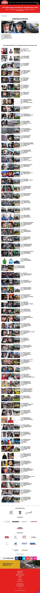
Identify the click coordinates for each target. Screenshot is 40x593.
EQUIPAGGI (26, 9)
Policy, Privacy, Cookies (20, 585)
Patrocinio (20, 577)
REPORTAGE (32, 9)
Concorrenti (18, 2)
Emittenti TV (20, 573)
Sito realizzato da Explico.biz (20, 590)
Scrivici (20, 580)
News (14, 2)
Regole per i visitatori (20, 574)
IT (36, 3)
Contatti (26, 2)
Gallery (22, 2)
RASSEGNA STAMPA (20, 10)
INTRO (7, 9)
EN (38, 3)
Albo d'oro (30, 2)
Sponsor (20, 576)
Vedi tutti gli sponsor (20, 554)
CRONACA (21, 9)
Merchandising (36, 2)
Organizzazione (20, 572)
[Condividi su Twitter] (4, 16)
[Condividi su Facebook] (2, 16)
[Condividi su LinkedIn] (6, 16)
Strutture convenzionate (20, 575)
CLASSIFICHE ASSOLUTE (13, 9)
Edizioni (10, 2)
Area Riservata (20, 586)
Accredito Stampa (20, 581)
